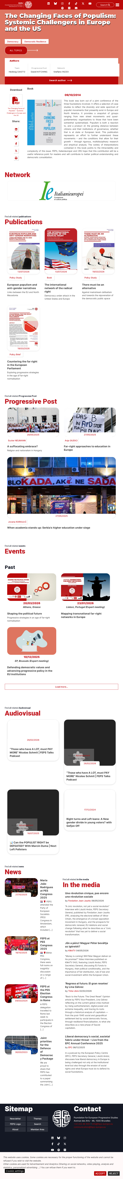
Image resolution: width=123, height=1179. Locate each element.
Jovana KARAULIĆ (17, 521)
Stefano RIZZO (61, 72)
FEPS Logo (15, 1124)
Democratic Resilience (35, 41)
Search (104, 5)
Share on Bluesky (16, 136)
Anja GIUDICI (71, 440)
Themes (38, 1118)
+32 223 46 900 (82, 1124)
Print (16, 158)
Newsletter (15, 1118)
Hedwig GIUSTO (17, 72)
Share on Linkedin (16, 129)
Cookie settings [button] (15, 1170)
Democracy (12, 41)
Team (17, 68)
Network (61, 68)
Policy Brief (15, 354)
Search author (57, 80)
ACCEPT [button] (100, 1173)
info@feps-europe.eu (102, 1124)
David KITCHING (39, 72)
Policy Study (16, 277)
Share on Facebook (16, 143)
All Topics (16, 50)
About (15, 1129)
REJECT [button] (113, 1173)
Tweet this (16, 150)
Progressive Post (39, 68)
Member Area (37, 1129)
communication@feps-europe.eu (90, 1127)
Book (49, 277)
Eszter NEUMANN (17, 440)
